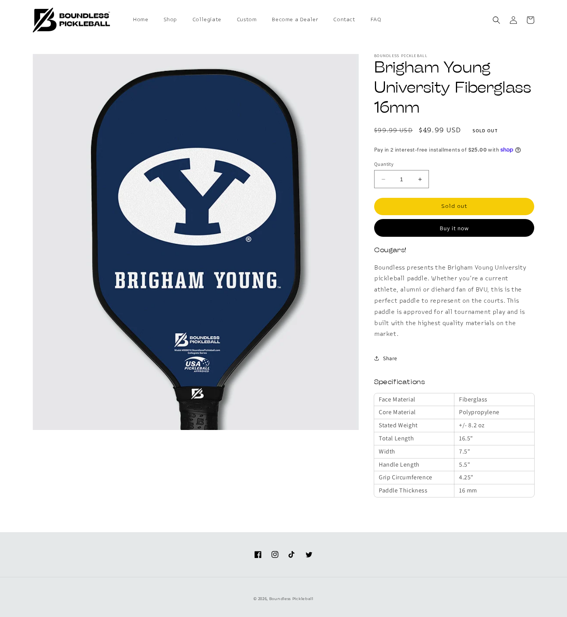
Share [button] (390, 358)
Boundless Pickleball (291, 599)
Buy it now (454, 228)
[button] (496, 20)
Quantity (383, 164)
